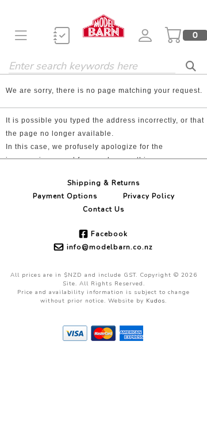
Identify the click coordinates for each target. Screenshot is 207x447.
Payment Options (65, 196)
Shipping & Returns (103, 182)
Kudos (155, 301)
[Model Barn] (103, 25)
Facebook (109, 233)
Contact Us (104, 209)
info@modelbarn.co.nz (110, 247)
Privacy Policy (149, 196)
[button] (21, 35)
